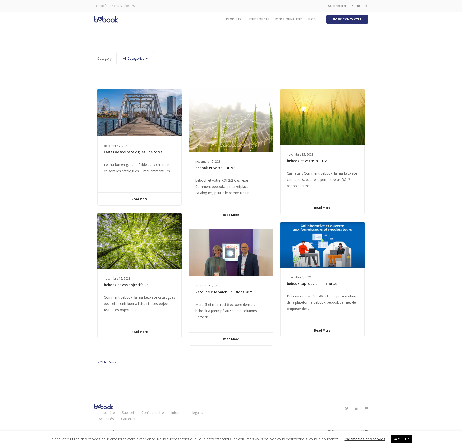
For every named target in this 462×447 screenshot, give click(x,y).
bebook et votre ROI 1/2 (307, 160)
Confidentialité (152, 412)
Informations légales (187, 412)
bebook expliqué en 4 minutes (312, 283)
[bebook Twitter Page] (346, 408)
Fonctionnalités (289, 19)
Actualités (106, 418)
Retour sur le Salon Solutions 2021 (224, 292)
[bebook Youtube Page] (358, 6)
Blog (312, 19)
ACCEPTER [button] (401, 439)
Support (128, 412)
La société (107, 412)
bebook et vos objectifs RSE (127, 285)
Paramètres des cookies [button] (365, 438)
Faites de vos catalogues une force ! (134, 152)
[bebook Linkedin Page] (352, 6)
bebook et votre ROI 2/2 (215, 167)
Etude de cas (259, 19)
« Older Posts (106, 362)
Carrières (128, 418)
